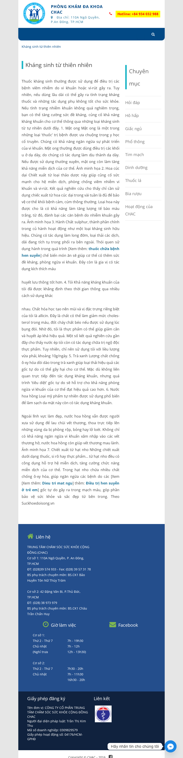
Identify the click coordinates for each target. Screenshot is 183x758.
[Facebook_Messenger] (170, 746)
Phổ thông (135, 141)
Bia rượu (133, 193)
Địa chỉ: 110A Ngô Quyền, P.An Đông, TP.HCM (75, 19)
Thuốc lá (133, 180)
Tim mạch (134, 154)
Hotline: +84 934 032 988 (137, 14)
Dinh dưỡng (136, 167)
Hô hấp (132, 115)
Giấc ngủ (133, 128)
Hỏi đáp (132, 102)
